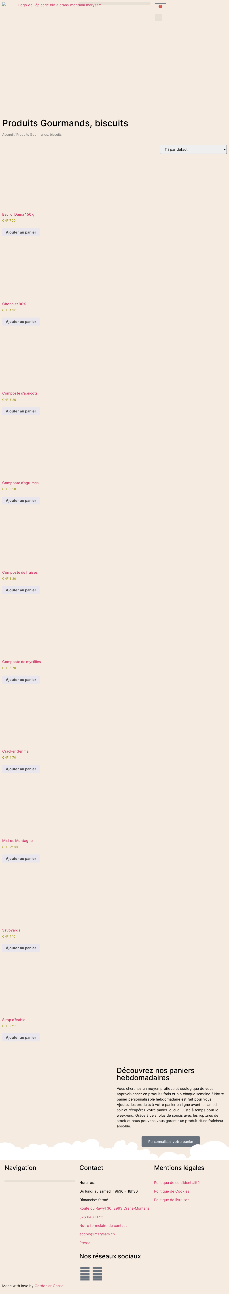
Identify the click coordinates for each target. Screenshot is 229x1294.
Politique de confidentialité (176, 1182)
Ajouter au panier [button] (21, 232)
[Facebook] (85, 1273)
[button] (114, 3)
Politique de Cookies (171, 1191)
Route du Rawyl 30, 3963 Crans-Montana (114, 1208)
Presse (85, 1242)
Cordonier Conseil (50, 1285)
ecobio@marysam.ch (97, 1234)
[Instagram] (97, 1273)
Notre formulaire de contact (103, 1225)
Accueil (7, 135)
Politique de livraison (171, 1199)
